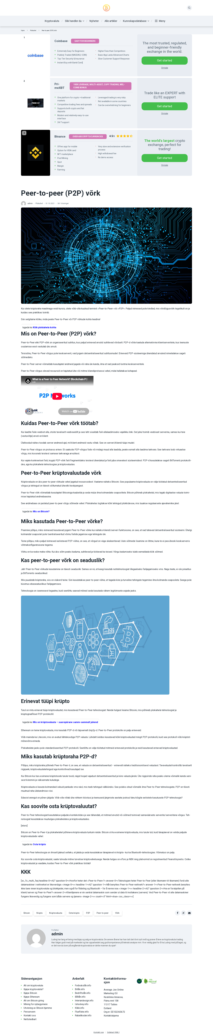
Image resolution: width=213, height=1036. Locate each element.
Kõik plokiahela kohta (44, 327)
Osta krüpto (39, 844)
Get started (164, 60)
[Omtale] (35, 55)
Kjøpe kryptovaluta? (33, 989)
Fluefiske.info (82, 1011)
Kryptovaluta (52, 20)
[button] (159, 21)
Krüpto (40, 913)
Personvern (29, 1011)
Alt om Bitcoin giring (34, 1000)
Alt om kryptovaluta (33, 985)
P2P (88, 913)
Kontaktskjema (111, 1015)
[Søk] (189, 7)
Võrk (117, 913)
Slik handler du (73, 20)
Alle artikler (111, 20)
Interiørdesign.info (84, 1000)
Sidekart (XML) (113, 1032)
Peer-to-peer (103, 913)
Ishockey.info (81, 1004)
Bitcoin (27, 913)
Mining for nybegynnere (36, 1004)
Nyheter (94, 20)
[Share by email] (189, 913)
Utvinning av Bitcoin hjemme (38, 1008)
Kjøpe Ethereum (32, 996)
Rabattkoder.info (83, 1015)
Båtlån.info (80, 996)
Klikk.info (79, 1008)
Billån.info (80, 989)
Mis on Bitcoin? (41, 511)
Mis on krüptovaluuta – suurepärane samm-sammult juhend (65, 722)
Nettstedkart (30, 1019)
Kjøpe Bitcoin (30, 993)
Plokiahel (33, 30)
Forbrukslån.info (83, 985)
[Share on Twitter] (183, 913)
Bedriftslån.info (82, 993)
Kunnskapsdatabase (134, 20)
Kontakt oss (30, 1015)
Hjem (23, 30)
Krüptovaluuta (55, 913)
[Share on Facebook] (177, 913)
